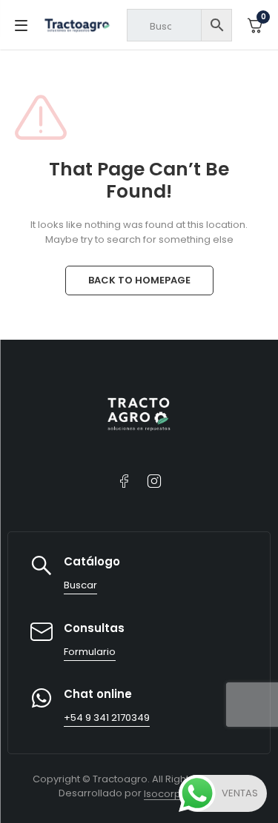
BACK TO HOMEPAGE (139, 280)
